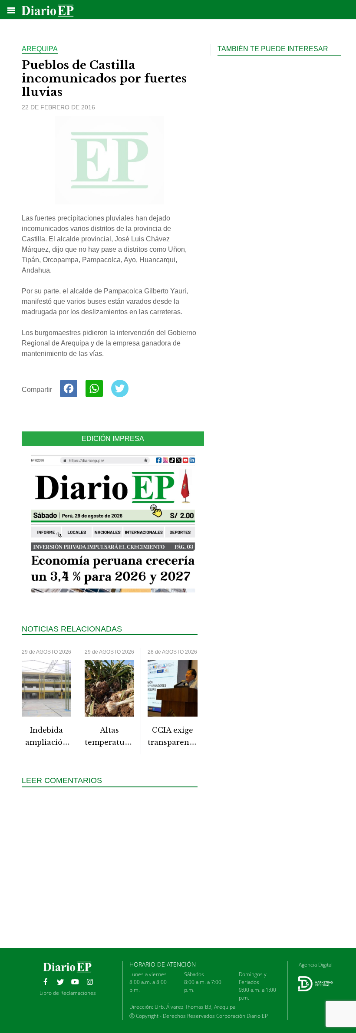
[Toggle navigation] (11, 10)
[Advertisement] (113, 872)
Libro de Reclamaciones (68, 993)
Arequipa (40, 49)
